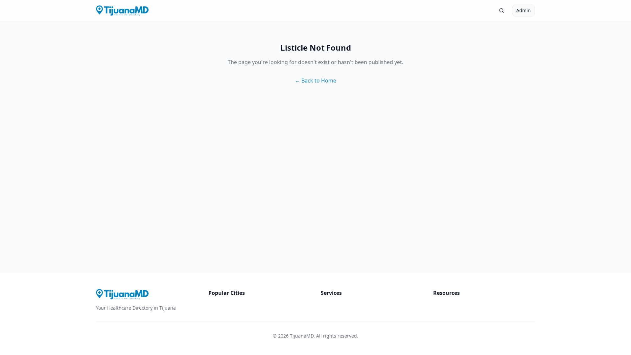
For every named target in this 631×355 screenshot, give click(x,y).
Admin (523, 10)
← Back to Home (315, 80)
